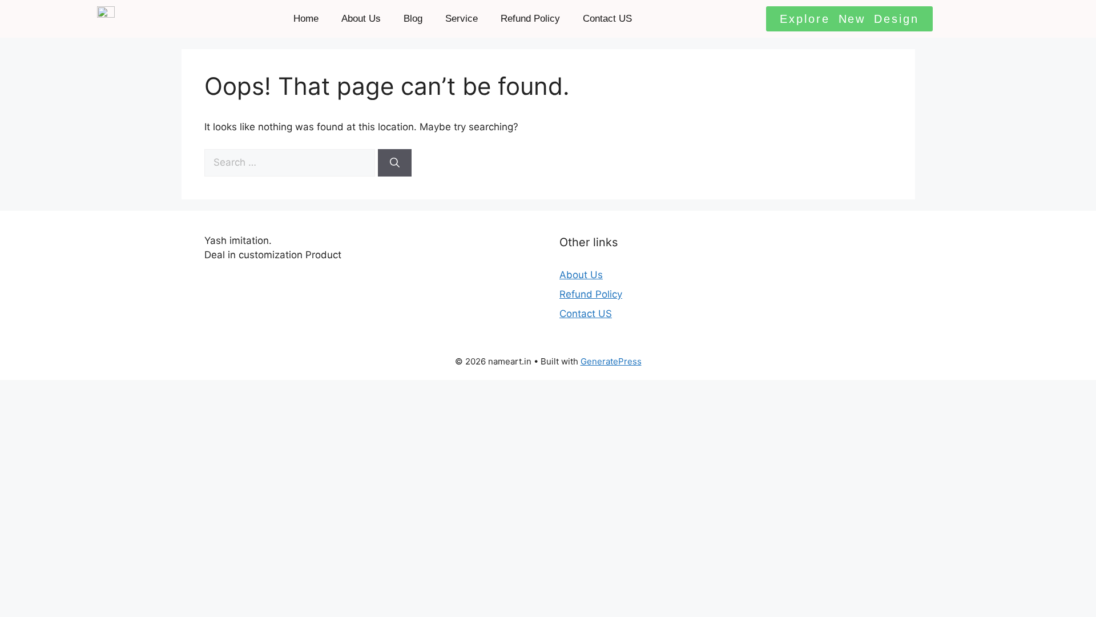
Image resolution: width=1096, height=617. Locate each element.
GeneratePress (611, 361)
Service (461, 18)
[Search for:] (291, 162)
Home (306, 18)
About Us (361, 18)
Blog (413, 18)
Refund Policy (530, 18)
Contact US (607, 18)
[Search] (395, 163)
